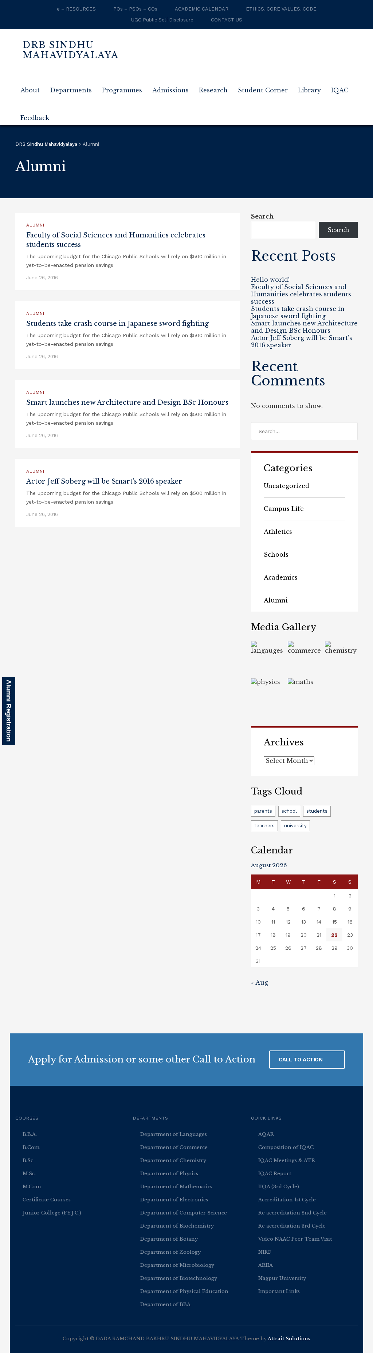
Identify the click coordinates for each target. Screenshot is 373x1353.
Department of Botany (169, 1239)
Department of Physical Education (184, 1291)
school (289, 811)
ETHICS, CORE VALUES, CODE (281, 9)
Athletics (278, 531)
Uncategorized (286, 485)
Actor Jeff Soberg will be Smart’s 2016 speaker (104, 481)
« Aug (259, 982)
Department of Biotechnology (178, 1278)
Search (262, 216)
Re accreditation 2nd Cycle (292, 1213)
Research (213, 90)
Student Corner (263, 90)
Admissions (170, 90)
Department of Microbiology (177, 1265)
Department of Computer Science (183, 1213)
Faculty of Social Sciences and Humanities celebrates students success (301, 294)
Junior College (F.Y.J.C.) (52, 1213)
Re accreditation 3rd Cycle (292, 1226)
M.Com (32, 1187)
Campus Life (284, 508)
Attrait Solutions (289, 1339)
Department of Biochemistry (177, 1226)
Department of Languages (173, 1134)
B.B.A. (30, 1134)
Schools (276, 554)
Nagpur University (282, 1278)
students (316, 811)
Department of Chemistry (173, 1160)
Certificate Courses (47, 1200)
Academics (281, 577)
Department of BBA (165, 1304)
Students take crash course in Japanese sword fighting (117, 324)
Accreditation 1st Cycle (287, 1200)
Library (309, 90)
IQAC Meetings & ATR (286, 1160)
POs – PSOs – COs (135, 9)
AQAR (266, 1134)
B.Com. (31, 1147)
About (30, 90)
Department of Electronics (174, 1200)
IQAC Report (274, 1173)
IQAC (340, 90)
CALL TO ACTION (301, 1059)
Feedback (34, 117)
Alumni (35, 225)
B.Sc (28, 1160)
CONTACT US (226, 20)
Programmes (122, 90)
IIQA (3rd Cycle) (278, 1187)
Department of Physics (169, 1173)
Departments (71, 90)
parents (263, 811)
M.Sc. (29, 1173)
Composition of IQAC (286, 1147)
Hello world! (270, 279)
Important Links (279, 1291)
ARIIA (265, 1265)
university (295, 825)
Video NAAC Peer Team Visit (295, 1239)
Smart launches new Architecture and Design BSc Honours (127, 403)
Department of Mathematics (176, 1187)
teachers (264, 825)
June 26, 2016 (42, 277)
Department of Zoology (170, 1252)
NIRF (264, 1252)
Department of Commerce (174, 1147)
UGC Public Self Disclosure (162, 20)
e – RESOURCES (76, 9)
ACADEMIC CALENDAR (201, 9)
